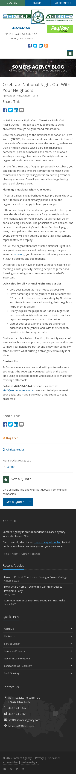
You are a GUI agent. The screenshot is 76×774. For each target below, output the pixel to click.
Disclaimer (54, 758)
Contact (25, 553)
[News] (46, 45)
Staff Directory (11, 673)
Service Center (12, 643)
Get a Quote (15, 502)
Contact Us (10, 636)
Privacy (39, 758)
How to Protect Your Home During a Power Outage (36, 578)
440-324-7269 (17, 714)
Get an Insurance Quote (17, 658)
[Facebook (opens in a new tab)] (30, 45)
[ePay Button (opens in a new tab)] (60, 29)
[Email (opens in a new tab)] (21, 110)
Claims (37, 3)
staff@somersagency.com (18, 390)
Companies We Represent (18, 665)
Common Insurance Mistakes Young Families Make (34, 602)
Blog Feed (12, 438)
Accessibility (10, 762)
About (15, 553)
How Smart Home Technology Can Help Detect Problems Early (33, 590)
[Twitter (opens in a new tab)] (35, 45)
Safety (10, 466)
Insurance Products (14, 651)
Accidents (62, 3)
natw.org (19, 254)
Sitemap (36, 553)
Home (6, 553)
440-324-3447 (17, 708)
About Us (9, 628)
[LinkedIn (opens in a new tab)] (41, 45)
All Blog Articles (15, 449)
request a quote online (47, 542)
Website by (30, 762)
